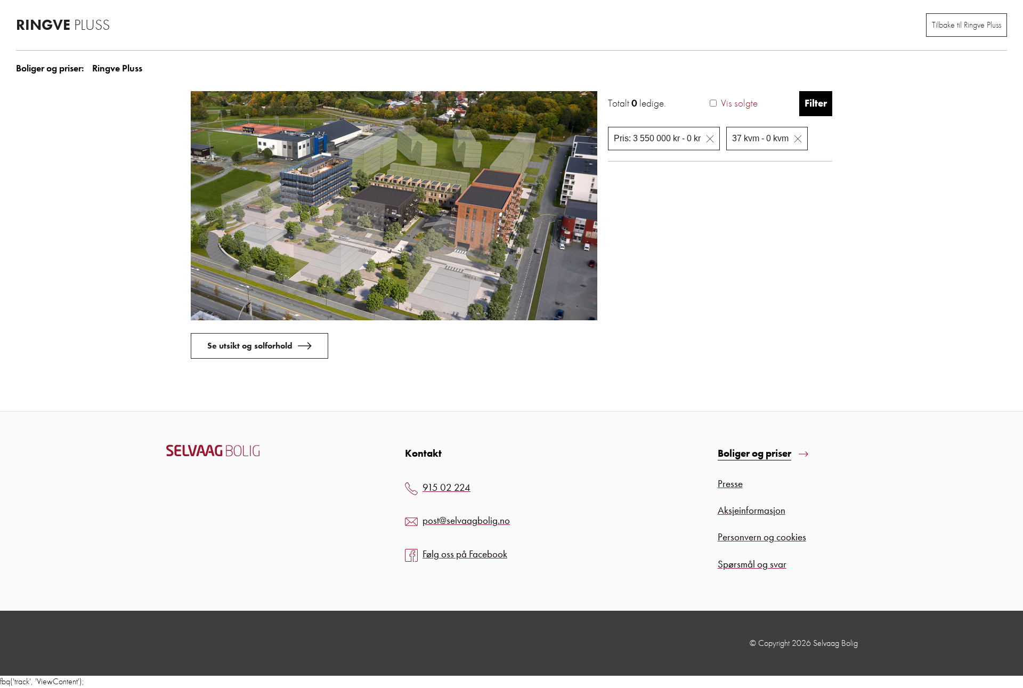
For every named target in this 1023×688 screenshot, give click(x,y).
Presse (730, 483)
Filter (816, 103)
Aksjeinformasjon (751, 510)
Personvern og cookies (762, 537)
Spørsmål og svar (752, 564)
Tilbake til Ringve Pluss (966, 24)
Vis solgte (739, 103)
